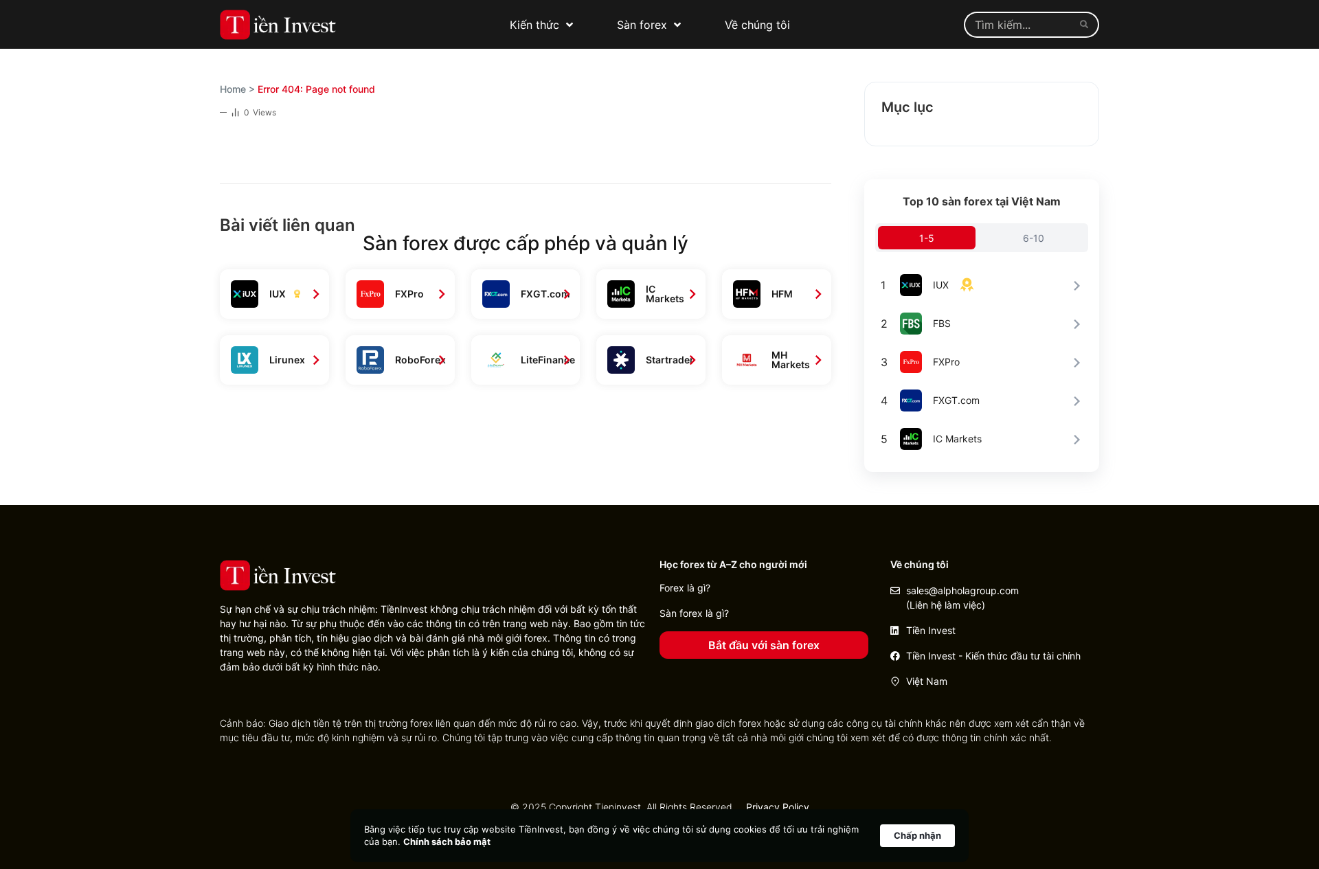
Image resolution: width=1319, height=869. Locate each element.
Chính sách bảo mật (447, 841)
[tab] (927, 237)
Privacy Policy (777, 807)
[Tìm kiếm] (1086, 25)
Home (233, 89)
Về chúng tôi (757, 25)
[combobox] (1019, 25)
